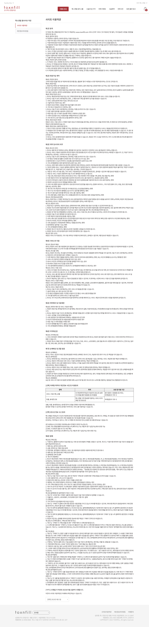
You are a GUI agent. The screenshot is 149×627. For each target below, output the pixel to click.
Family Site (8, 3)
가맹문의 (131, 612)
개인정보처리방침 (22, 31)
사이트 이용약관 (22, 25)
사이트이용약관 (106, 612)
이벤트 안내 (63, 9)
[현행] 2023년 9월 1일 (54, 599)
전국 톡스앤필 (141, 3)
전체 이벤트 (102, 9)
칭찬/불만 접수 (131, 9)
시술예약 (112, 9)
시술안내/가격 (90, 9)
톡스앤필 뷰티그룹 (77, 9)
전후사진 (120, 9)
